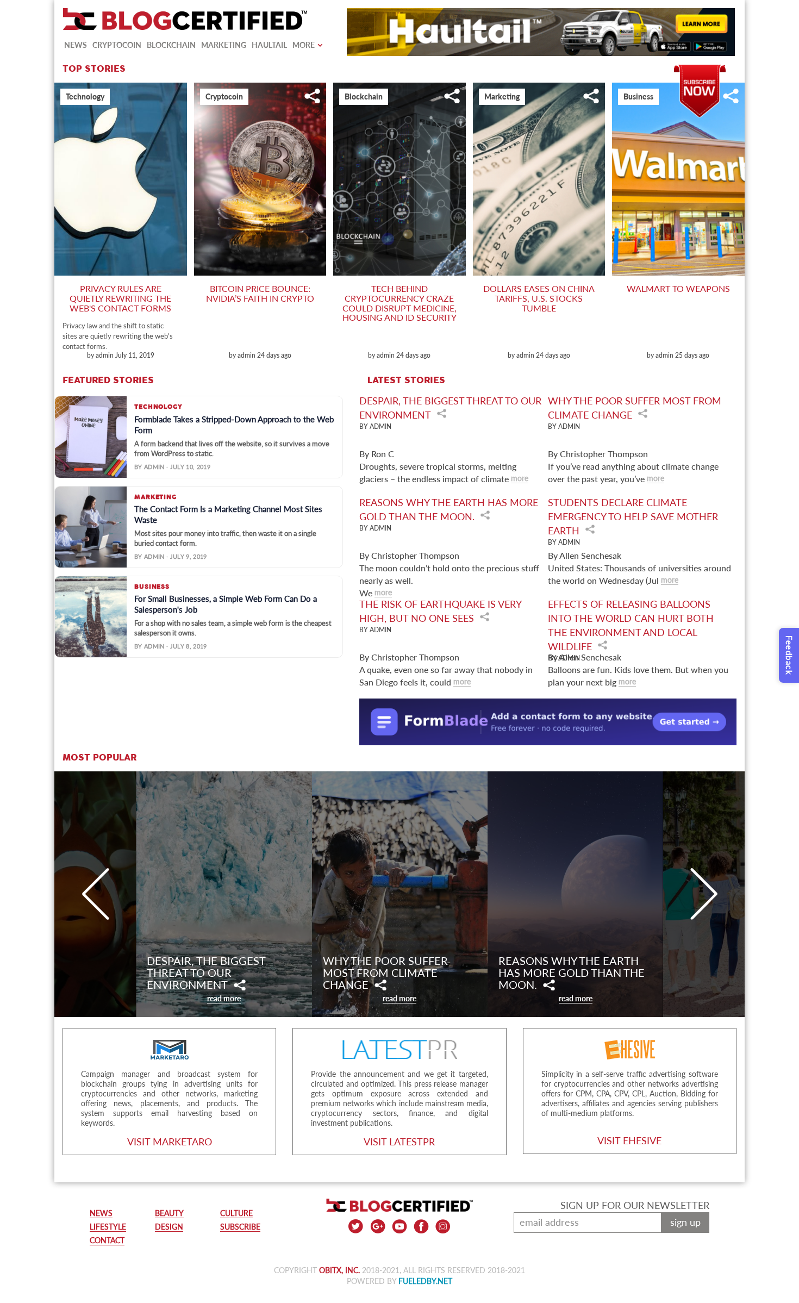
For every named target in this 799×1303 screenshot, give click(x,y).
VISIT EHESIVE (629, 1140)
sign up (685, 1222)
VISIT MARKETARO (169, 1142)
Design (169, 1226)
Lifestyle (108, 1226)
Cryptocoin (116, 44)
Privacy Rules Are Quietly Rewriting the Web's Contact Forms (120, 298)
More (303, 44)
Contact (107, 1240)
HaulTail (269, 44)
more (519, 478)
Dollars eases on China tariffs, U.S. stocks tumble (539, 298)
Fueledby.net (425, 1281)
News (75, 44)
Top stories (94, 69)
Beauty (169, 1213)
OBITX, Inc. (339, 1270)
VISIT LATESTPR (399, 1142)
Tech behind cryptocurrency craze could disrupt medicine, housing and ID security (399, 302)
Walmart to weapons (678, 288)
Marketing (223, 44)
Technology (85, 96)
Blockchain (171, 44)
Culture (236, 1213)
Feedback (789, 655)
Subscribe (700, 70)
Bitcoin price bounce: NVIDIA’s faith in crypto (260, 293)
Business (638, 96)
